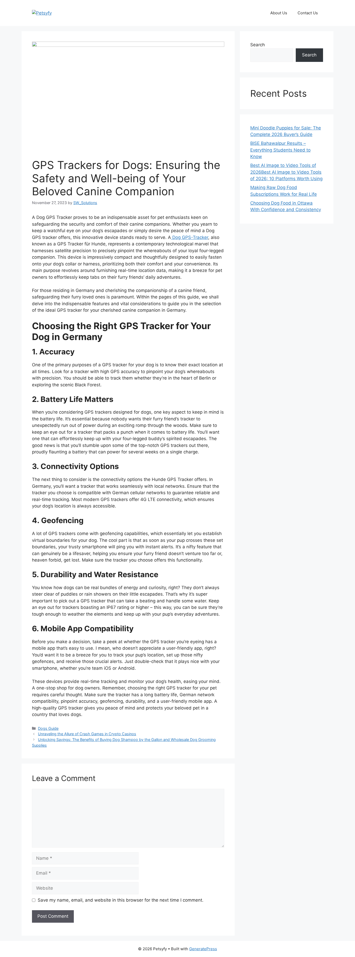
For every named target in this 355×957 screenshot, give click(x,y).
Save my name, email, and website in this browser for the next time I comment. (120, 900)
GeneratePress (203, 948)
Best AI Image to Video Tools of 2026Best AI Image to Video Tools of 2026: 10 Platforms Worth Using (286, 172)
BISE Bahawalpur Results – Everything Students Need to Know (280, 150)
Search (257, 44)
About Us (278, 12)
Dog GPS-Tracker (189, 237)
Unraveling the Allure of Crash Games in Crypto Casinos (87, 734)
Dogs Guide (48, 728)
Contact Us (308, 12)
